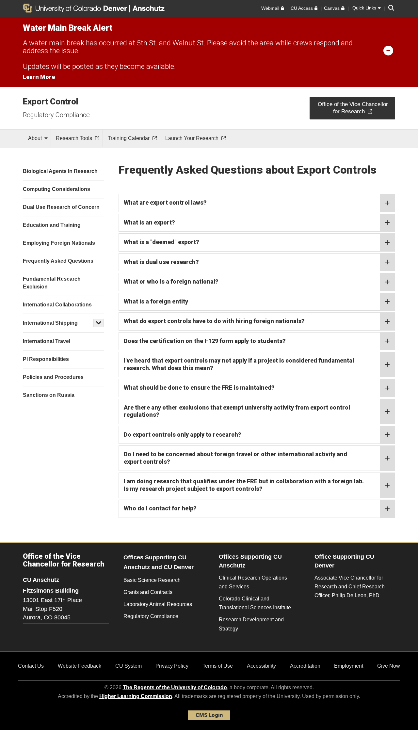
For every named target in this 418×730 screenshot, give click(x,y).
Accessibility (261, 666)
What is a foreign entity (156, 301)
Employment (348, 666)
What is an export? (149, 222)
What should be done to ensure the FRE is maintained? (199, 387)
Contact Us (31, 666)
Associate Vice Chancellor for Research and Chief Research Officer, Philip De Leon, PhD (349, 586)
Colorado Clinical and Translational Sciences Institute (255, 603)
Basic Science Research (152, 580)
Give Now (388, 666)
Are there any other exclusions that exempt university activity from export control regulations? (237, 411)
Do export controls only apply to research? (182, 434)
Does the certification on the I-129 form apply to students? (205, 340)
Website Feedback (79, 666)
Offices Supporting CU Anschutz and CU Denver (158, 562)
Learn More (39, 76)
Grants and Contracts (147, 592)
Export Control (50, 101)
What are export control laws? (165, 202)
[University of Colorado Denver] (76, 8)
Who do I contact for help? (160, 508)
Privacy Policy (171, 666)
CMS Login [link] (209, 715)
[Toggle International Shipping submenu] (98, 323)
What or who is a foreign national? (171, 281)
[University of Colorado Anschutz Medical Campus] (149, 8)
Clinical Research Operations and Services (253, 582)
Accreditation (305, 666)
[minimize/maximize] (388, 50)
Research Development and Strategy (251, 624)
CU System (128, 666)
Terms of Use (217, 666)
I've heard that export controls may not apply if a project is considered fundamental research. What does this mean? (239, 364)
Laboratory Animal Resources (157, 604)
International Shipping (50, 323)
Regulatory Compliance (56, 115)
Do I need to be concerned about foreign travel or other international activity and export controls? (235, 458)
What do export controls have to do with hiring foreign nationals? (214, 321)
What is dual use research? (161, 261)
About (35, 138)
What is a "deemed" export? (161, 242)
